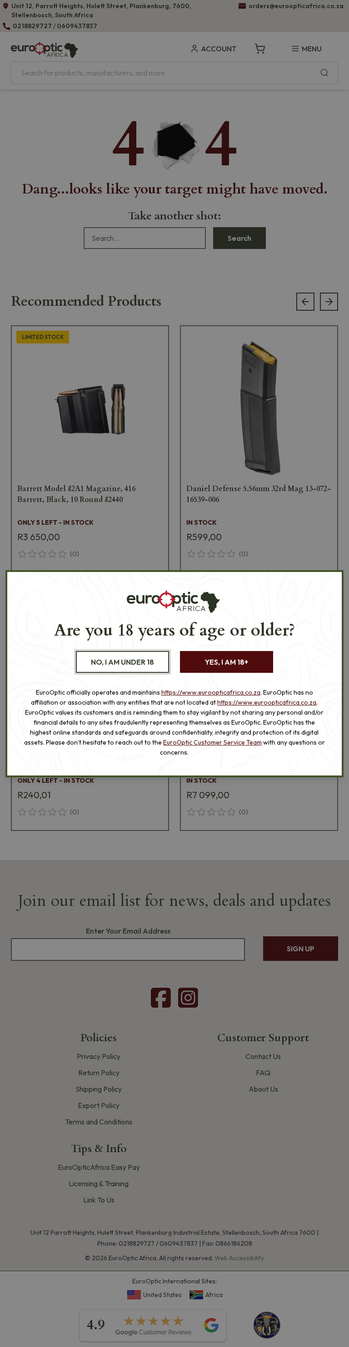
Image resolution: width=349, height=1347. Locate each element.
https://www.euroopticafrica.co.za (210, 692)
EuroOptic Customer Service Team (212, 742)
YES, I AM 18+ (226, 661)
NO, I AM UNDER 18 (122, 661)
